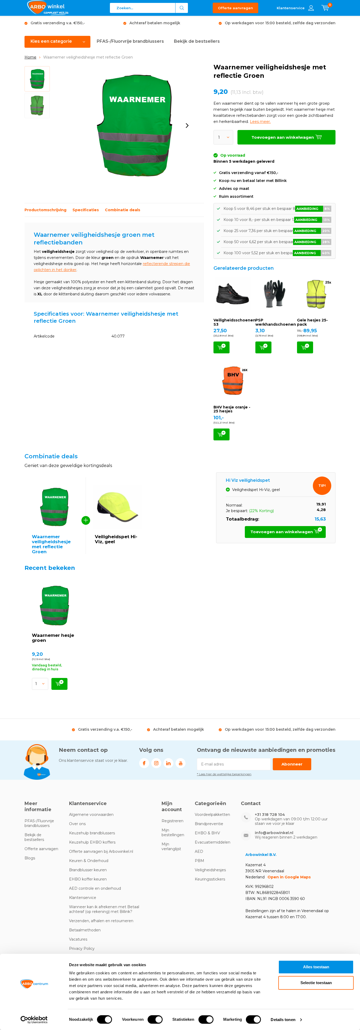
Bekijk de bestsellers (197, 41)
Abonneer (292, 764)
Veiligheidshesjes (210, 870)
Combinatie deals (122, 210)
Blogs (30, 858)
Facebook (144, 763)
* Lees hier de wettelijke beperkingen (224, 774)
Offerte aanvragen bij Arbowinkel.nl (101, 851)
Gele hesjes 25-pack (312, 322)
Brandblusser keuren (88, 870)
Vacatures (78, 939)
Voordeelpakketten (212, 814)
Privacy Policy (82, 948)
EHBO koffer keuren (88, 879)
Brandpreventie (209, 823)
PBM (199, 860)
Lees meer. (260, 121)
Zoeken (182, 8)
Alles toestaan (316, 967)
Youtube (181, 763)
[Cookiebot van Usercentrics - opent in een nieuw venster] (34, 1020)
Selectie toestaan (316, 982)
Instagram (156, 763)
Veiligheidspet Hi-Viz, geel (116, 539)
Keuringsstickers (210, 879)
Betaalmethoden (85, 930)
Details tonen (283, 1019)
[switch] (155, 1019)
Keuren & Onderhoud (88, 860)
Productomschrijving (45, 210)
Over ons (77, 823)
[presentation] (187, 125)
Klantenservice (82, 897)
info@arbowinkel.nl (274, 833)
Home (30, 57)
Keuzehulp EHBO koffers (92, 842)
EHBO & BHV (207, 833)
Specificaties (85, 210)
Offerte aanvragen (235, 8)
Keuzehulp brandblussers (92, 833)
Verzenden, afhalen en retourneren (101, 920)
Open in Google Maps (289, 877)
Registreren (172, 821)
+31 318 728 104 (270, 814)
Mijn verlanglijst (171, 846)
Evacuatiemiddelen (212, 842)
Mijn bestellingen (173, 832)
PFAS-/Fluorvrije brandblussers (130, 41)
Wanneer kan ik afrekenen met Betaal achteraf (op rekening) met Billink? (104, 909)
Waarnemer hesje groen (53, 638)
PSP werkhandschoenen (275, 322)
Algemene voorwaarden (91, 814)
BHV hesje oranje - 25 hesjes (231, 409)
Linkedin (168, 763)
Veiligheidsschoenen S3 (234, 322)
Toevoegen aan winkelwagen (221, 347)
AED (199, 851)
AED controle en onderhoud (95, 888)
